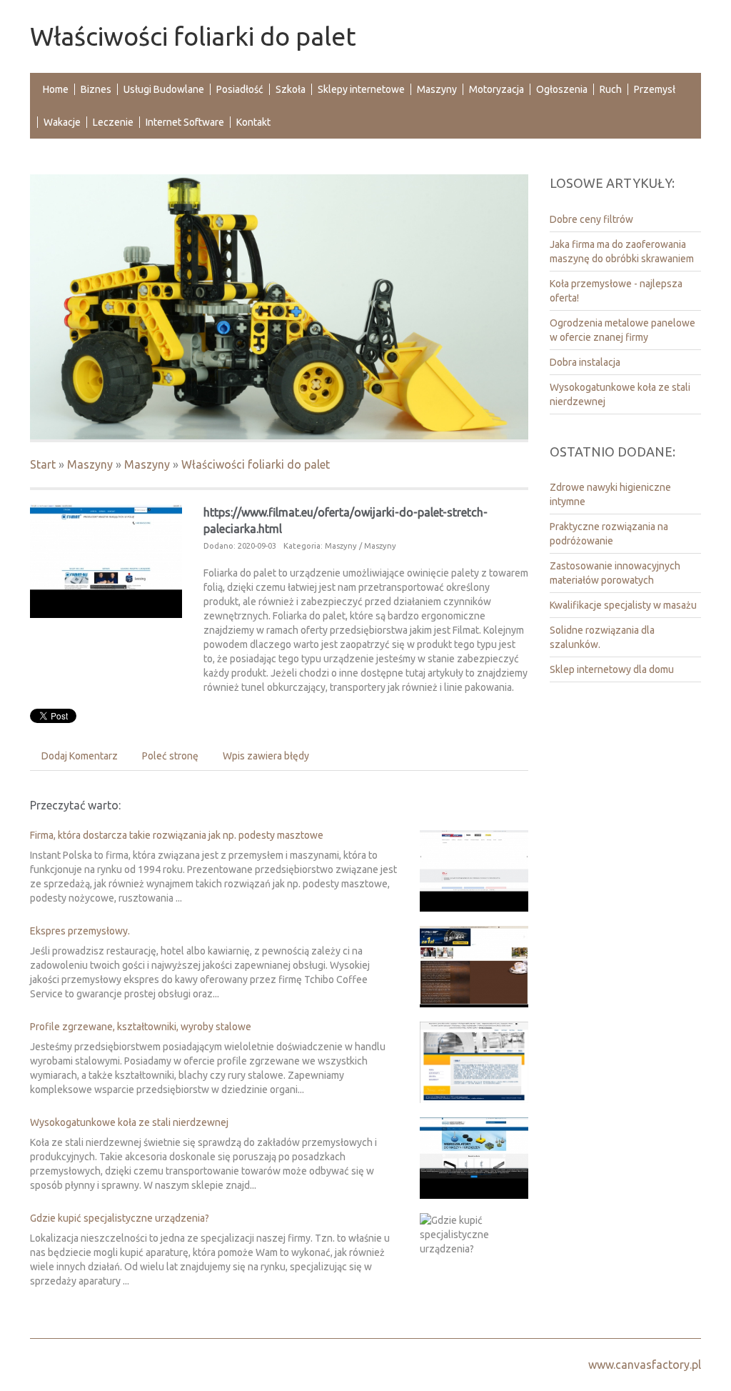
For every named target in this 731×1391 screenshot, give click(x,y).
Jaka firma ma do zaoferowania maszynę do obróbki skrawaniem (622, 251)
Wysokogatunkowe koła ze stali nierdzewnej (129, 1122)
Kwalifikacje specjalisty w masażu (623, 605)
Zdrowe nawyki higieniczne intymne (610, 494)
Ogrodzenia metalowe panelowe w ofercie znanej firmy (622, 330)
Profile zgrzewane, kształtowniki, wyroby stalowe (140, 1026)
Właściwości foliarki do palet (255, 464)
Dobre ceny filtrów (591, 219)
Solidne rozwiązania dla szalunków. (602, 637)
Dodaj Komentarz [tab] (79, 756)
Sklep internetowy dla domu (612, 669)
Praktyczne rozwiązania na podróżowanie (609, 534)
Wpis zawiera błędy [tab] (266, 756)
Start (43, 464)
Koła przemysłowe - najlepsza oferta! (616, 291)
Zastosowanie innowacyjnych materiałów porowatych (615, 573)
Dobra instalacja (585, 362)
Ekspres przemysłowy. (80, 931)
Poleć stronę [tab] (170, 756)
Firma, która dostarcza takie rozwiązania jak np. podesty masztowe (176, 835)
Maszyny (90, 464)
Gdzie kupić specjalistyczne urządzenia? (119, 1218)
